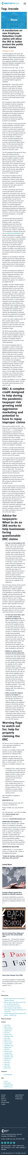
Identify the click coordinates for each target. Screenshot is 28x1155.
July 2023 (7, 1049)
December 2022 (8, 1055)
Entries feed (7, 1083)
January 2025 (8, 1034)
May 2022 (7, 1064)
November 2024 (8, 1036)
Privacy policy (19, 1097)
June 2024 (7, 1038)
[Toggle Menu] (25, 3)
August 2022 (7, 1058)
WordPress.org (8, 1086)
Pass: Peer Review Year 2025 (12, 1006)
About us (3, 1098)
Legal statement (19, 1095)
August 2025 (7, 1030)
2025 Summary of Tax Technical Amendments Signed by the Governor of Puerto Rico (15, 1009)
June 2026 (7, 1025)
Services (3, 1095)
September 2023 (8, 1045)
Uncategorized (8, 1074)
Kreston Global (5, 1102)
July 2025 (7, 1032)
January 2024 (8, 1043)
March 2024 (7, 1040)
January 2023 (8, 1053)
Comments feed (8, 1085)
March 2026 (7, 1027)
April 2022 (7, 1066)
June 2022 (7, 1062)
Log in (6, 1081)
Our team (3, 1100)
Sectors (3, 1097)
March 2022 (7, 1068)
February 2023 (8, 1051)
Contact (3, 1104)
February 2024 (8, 1042)
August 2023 (7, 1047)
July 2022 (7, 1060)
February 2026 (8, 1029)
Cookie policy (18, 1098)
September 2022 (8, 1057)
